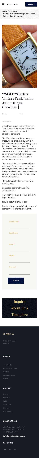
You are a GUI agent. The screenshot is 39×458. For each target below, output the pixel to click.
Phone (11, 256)
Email (12, 244)
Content (12, 267)
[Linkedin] (10, 449)
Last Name (13, 233)
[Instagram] (15, 449)
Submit (16, 281)
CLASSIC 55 (12, 5)
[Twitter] (5, 449)
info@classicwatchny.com (14, 436)
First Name (14, 222)
